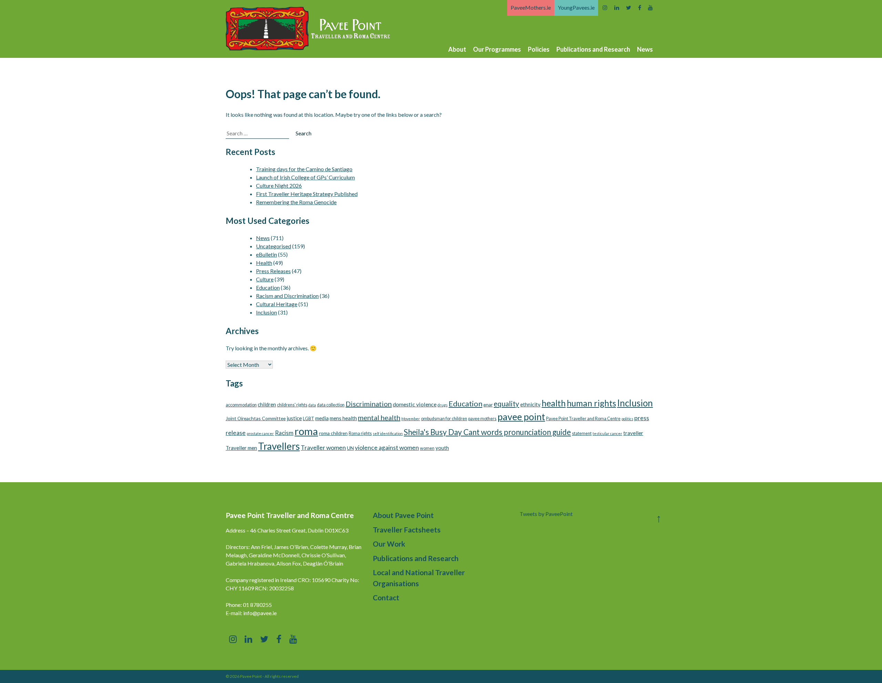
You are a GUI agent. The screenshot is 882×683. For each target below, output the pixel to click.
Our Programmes (497, 49)
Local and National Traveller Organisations (419, 578)
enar (488, 404)
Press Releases (273, 271)
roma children (333, 433)
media (322, 418)
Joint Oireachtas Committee (256, 418)
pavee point (521, 416)
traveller (633, 433)
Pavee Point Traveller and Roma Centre (583, 418)
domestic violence (415, 404)
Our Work (389, 543)
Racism (284, 432)
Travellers (279, 446)
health (554, 403)
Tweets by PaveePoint (546, 513)
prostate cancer (260, 433)
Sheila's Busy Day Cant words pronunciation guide (487, 432)
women (427, 448)
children (267, 404)
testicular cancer (607, 433)
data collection (331, 404)
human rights (591, 403)
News (645, 49)
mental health (379, 417)
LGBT (308, 418)
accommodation (241, 404)
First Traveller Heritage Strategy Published (307, 193)
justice (294, 418)
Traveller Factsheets (407, 529)
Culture (265, 279)
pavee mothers (482, 418)
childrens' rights (292, 404)
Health (264, 262)
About (457, 49)
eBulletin (266, 254)
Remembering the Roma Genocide (296, 202)
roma (306, 431)
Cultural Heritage (276, 304)
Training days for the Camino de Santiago (304, 169)
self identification (388, 433)
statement (582, 433)
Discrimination (369, 404)
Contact (386, 597)
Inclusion (266, 312)
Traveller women (323, 447)
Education (268, 287)
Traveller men (241, 448)
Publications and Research (593, 49)
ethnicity (530, 404)
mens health (343, 418)
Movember (410, 418)
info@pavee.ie (260, 613)
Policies (539, 49)
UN (350, 448)
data (312, 405)
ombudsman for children (444, 418)
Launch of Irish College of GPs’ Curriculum (305, 177)
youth (442, 448)
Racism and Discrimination (287, 295)
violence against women (387, 447)
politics (627, 418)
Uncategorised (273, 246)
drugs (443, 405)
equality (506, 404)
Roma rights (360, 433)
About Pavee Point (403, 515)
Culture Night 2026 (279, 185)
